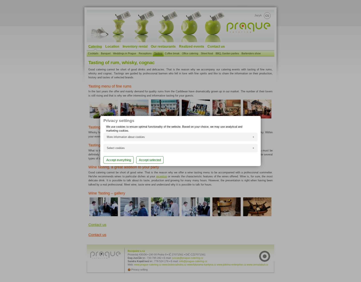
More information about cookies (126, 136)
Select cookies (116, 148)
